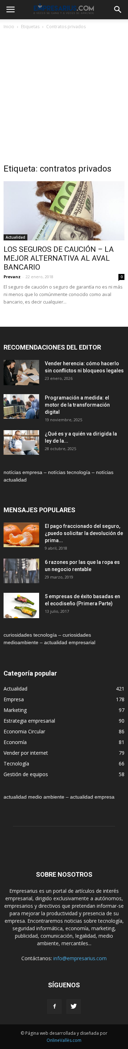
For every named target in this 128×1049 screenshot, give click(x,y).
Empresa (14, 699)
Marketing (15, 710)
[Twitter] (73, 1006)
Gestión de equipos (26, 774)
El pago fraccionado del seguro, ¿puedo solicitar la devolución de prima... (84, 533)
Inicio (9, 27)
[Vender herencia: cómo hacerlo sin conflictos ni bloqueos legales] (21, 372)
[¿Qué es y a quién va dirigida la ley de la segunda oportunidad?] (21, 442)
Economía (15, 742)
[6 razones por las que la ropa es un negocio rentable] (21, 571)
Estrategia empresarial (29, 720)
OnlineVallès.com (64, 1040)
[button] (118, 9)
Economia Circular (24, 731)
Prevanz (12, 276)
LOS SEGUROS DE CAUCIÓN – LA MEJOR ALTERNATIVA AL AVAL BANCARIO (59, 258)
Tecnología (16, 763)
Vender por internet (26, 752)
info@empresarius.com (80, 958)
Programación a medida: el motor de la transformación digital (77, 405)
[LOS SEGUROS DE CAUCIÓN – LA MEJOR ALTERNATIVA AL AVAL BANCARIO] (64, 210)
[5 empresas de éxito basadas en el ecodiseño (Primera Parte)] (21, 605)
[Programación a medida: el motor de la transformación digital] (21, 406)
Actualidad (15, 237)
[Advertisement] (64, 98)
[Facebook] (54, 1006)
